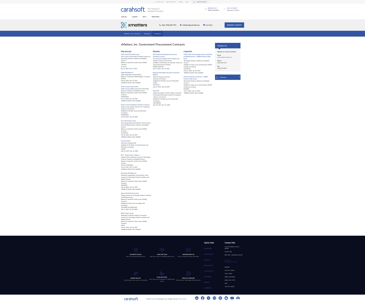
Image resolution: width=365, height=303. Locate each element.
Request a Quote (234, 25)
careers (207, 288)
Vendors (208, 248)
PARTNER (155, 17)
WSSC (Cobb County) (127, 213)
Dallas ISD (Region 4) (127, 72)
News (186, 1)
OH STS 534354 (125, 141)
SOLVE (124, 17)
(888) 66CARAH (213, 10)
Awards (181, 1)
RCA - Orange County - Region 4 (130, 155)
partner (207, 277)
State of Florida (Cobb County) (130, 193)
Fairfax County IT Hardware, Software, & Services (135, 105)
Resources (208, 265)
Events (207, 260)
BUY (144, 17)
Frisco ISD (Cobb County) (128, 121)
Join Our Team (160, 1)
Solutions (147, 34)
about (207, 282)
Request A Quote (233, 10)
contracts (209, 271)
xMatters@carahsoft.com (224, 57)
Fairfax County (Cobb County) (129, 87)
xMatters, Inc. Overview (132, 34)
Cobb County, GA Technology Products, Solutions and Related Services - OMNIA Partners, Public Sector (198, 57)
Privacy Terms (182, 299)
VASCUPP (156, 91)
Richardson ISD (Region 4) (128, 173)
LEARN (135, 17)
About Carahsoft (171, 1)
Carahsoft (154, 299)
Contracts (157, 34)
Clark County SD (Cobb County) (130, 54)
